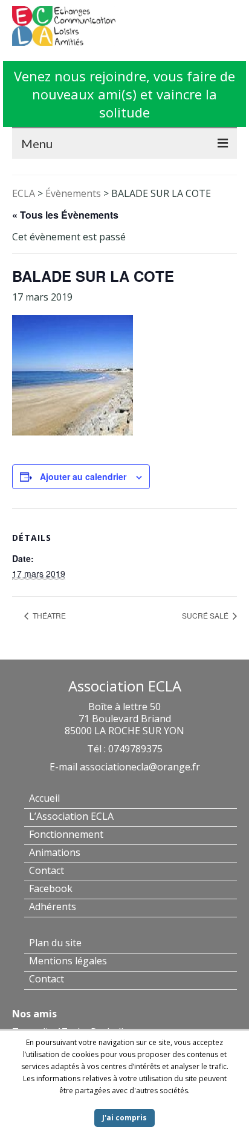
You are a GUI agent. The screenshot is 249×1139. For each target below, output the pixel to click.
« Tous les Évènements (65, 215)
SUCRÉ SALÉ (206, 615)
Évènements (73, 193)
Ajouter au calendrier (83, 476)
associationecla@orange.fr (140, 766)
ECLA (23, 193)
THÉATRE (48, 615)
